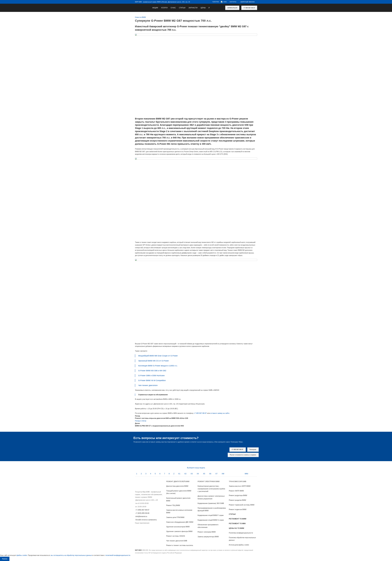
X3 (192, 474)
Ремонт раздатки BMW (237, 500)
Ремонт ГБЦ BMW (173, 505)
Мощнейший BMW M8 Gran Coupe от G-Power (158, 356)
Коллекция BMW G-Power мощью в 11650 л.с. (158, 366)
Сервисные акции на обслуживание (153, 395)
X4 (198, 474)
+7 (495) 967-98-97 (142, 510)
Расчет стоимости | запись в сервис (243, 455)
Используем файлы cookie (239, 545)
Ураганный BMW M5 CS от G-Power (153, 361)
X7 (216, 474)
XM (223, 474)
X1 (179, 474)
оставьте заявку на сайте (219, 413)
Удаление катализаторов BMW (178, 527)
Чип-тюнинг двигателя (148, 385)
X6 (210, 474)
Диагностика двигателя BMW (177, 486)
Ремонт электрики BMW (207, 532)
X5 (204, 474)
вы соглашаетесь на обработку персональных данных (71, 555)
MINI (246, 474)
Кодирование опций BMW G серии (211, 520)
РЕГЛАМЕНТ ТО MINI (237, 523)
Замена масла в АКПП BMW (239, 486)
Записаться (232, 8)
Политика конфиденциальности (241, 533)
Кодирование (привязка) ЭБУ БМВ (211, 503)
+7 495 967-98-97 (249, 8)
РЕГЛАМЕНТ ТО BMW (237, 519)
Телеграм (252, 449)
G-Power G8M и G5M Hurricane (151, 376)
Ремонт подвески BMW (237, 509)
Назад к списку (140, 421)
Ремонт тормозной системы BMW (241, 505)
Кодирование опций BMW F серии (211, 515)
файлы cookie (21, 555)
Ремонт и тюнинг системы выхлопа (179, 545)
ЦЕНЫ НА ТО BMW (236, 528)
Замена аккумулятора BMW (208, 537)
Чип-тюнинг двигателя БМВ (176, 541)
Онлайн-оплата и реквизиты (146, 520)
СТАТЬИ (232, 514)
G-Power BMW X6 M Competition (152, 380)
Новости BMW (140, 17)
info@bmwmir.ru (141, 516)
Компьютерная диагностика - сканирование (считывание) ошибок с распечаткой (211, 488)
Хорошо (4, 559)
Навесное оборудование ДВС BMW (179, 522)
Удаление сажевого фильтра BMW (179, 531)
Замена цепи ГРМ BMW (175, 517)
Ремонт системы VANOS (175, 536)
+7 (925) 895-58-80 (142, 513)
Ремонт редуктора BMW (238, 495)
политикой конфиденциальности (117, 555)
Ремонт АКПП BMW (236, 491)
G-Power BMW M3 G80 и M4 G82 (152, 371)
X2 (185, 474)
